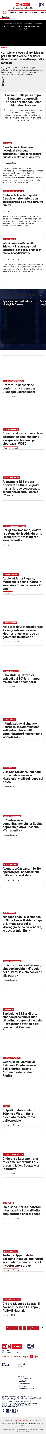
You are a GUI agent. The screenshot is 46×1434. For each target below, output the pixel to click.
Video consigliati (24, 294)
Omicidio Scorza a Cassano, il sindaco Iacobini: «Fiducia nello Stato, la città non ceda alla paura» (23, 970)
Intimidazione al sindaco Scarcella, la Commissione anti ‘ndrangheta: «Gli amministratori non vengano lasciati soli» (22, 730)
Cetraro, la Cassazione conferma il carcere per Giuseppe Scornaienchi (19, 388)
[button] (2, 78)
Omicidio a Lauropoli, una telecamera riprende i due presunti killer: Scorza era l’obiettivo (21, 1164)
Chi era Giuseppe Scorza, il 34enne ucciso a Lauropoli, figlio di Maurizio (21, 1307)
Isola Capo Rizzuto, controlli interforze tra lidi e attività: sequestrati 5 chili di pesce (22, 1210)
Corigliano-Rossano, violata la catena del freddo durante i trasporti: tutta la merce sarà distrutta (22, 535)
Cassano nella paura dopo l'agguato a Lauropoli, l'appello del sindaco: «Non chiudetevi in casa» (23, 100)
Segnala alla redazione (21, 1420)
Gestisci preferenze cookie (26, 1423)
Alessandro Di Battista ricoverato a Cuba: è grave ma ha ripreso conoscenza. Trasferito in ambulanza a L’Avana (21, 488)
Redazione (8, 1420)
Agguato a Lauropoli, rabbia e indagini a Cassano (17, 303)
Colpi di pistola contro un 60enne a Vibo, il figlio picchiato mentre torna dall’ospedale (20, 1115)
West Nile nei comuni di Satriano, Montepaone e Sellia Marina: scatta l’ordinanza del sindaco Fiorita (19, 1068)
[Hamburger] (3, 5)
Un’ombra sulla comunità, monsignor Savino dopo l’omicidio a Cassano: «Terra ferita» (23, 825)
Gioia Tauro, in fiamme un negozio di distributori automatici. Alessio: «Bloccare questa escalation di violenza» (22, 152)
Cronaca (7, 143)
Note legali (11, 1423)
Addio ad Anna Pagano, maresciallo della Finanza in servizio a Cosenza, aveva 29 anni (22, 583)
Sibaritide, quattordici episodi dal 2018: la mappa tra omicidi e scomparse (21, 678)
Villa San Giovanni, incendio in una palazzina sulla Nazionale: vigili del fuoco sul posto (23, 777)
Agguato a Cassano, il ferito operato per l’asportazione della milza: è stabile (22, 871)
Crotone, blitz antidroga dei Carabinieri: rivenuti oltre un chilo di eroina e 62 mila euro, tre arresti (23, 200)
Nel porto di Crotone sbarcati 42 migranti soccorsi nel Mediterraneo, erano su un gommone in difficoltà (23, 632)
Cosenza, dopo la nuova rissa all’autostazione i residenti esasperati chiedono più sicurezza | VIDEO (23, 438)
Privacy (32, 1420)
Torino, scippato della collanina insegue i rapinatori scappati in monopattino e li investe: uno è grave (23, 1260)
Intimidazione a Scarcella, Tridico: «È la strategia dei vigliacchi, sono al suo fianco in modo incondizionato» (22, 248)
